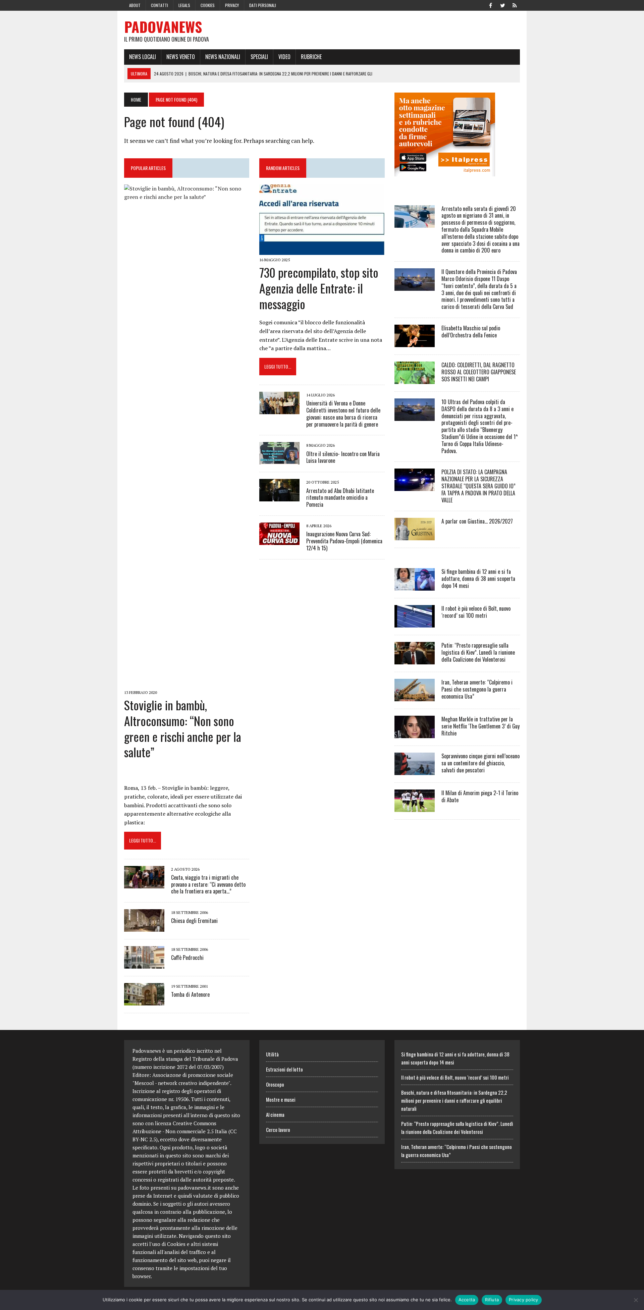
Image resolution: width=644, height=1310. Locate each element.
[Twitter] (502, 5)
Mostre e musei (281, 1099)
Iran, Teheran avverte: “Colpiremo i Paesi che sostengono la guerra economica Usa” (477, 689)
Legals (184, 5)
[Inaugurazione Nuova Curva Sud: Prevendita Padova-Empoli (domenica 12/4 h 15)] (279, 540)
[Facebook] (490, 5)
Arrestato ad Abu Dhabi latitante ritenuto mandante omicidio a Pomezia (340, 498)
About (135, 5)
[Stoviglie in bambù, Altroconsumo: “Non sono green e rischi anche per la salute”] (186, 683)
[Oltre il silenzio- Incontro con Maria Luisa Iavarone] (279, 460)
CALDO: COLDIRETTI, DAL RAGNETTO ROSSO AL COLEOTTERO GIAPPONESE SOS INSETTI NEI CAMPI (478, 372)
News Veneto (180, 57)
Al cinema (275, 1114)
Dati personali (262, 5)
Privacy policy (523, 1299)
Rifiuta (492, 1299)
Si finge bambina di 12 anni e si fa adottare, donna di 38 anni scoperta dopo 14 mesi (478, 578)
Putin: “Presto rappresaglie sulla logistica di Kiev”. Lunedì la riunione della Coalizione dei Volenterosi (478, 652)
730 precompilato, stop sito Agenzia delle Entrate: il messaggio (318, 288)
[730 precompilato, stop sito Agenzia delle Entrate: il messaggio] (321, 250)
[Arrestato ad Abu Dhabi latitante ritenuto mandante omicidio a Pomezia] (279, 497)
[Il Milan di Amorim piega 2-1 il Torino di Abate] (414, 807)
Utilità (272, 1054)
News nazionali (222, 57)
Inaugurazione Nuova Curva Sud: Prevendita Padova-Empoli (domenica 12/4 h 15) (344, 541)
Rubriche (311, 57)
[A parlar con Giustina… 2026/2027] (414, 536)
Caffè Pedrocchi (187, 957)
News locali (142, 57)
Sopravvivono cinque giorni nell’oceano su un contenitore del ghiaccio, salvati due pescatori (480, 763)
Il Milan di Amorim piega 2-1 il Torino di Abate (479, 796)
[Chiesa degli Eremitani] (144, 927)
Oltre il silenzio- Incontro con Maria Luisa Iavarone (343, 457)
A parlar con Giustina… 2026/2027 (477, 521)
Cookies (208, 5)
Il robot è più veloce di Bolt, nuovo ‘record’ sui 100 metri (476, 611)
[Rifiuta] (635, 1300)
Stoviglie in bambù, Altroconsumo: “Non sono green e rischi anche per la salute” (182, 728)
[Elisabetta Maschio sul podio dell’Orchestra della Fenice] (414, 342)
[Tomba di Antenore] (144, 1001)
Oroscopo (275, 1084)
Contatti (159, 5)
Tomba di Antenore (190, 994)
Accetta (467, 1299)
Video (284, 57)
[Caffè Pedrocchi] (144, 964)
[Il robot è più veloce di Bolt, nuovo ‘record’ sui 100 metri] (414, 623)
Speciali (259, 57)
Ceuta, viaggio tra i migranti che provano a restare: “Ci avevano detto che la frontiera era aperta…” (208, 884)
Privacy (232, 5)
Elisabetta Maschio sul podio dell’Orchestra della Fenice (470, 331)
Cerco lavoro (278, 1129)
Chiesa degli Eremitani (194, 921)
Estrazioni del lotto (284, 1069)
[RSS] (514, 5)
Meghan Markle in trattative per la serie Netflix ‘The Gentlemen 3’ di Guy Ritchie (480, 726)
